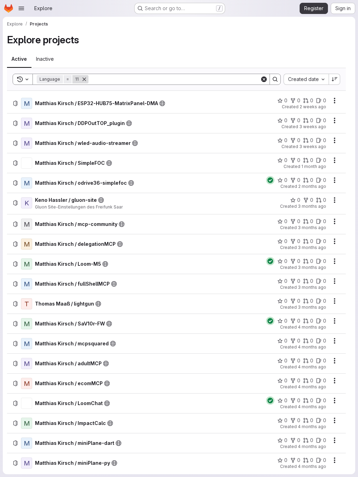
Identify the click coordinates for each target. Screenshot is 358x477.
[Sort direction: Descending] (334, 79)
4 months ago (312, 327)
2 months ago (312, 186)
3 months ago (312, 206)
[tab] (19, 59)
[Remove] (84, 79)
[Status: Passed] (270, 180)
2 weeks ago (313, 106)
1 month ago (313, 166)
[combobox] (306, 79)
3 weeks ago (312, 126)
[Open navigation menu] (21, 8)
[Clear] (264, 79)
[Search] (275, 79)
